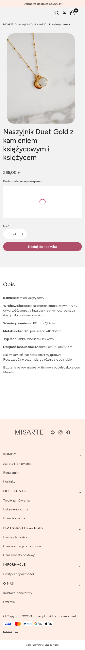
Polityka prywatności (18, 574)
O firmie (9, 602)
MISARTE (8, 24)
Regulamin (11, 472)
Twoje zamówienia (16, 500)
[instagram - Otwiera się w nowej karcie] (60, 432)
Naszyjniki (24, 24)
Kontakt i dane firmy (17, 593)
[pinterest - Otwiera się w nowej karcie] (52, 432)
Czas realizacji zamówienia (22, 546)
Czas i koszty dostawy (19, 555)
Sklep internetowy (41, 644)
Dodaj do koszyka (42, 247)
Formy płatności (15, 537)
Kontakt (9, 481)
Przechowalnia (14, 518)
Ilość (6, 226)
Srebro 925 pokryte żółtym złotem (52, 24)
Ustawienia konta (15, 509)
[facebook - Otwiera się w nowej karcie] (68, 432)
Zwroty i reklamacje (17, 464)
